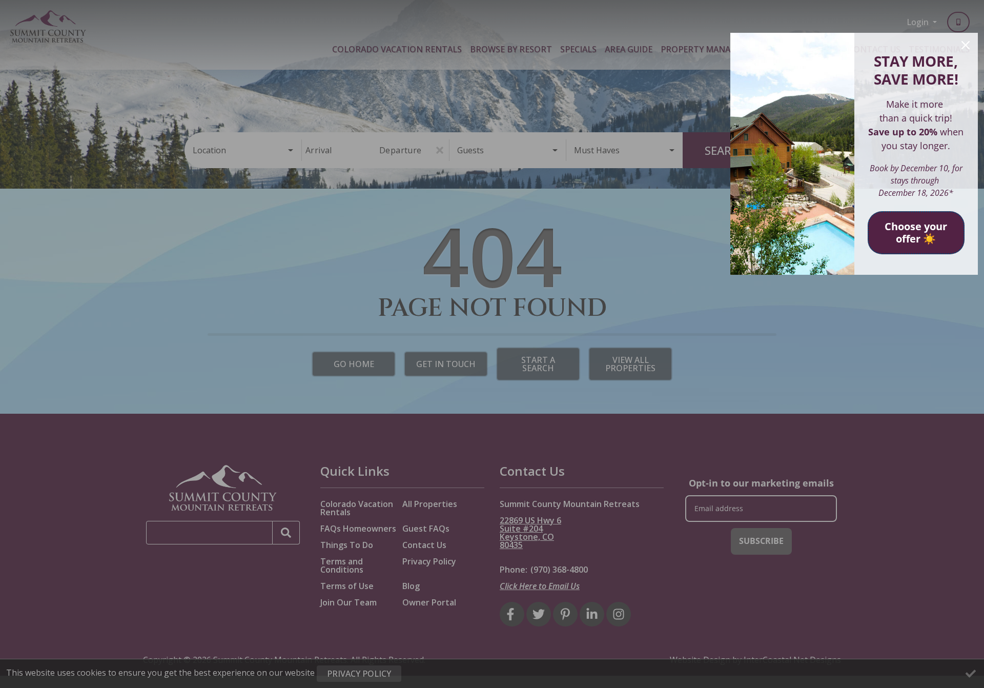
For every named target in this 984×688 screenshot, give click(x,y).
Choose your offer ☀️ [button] (916, 232)
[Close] (965, 45)
